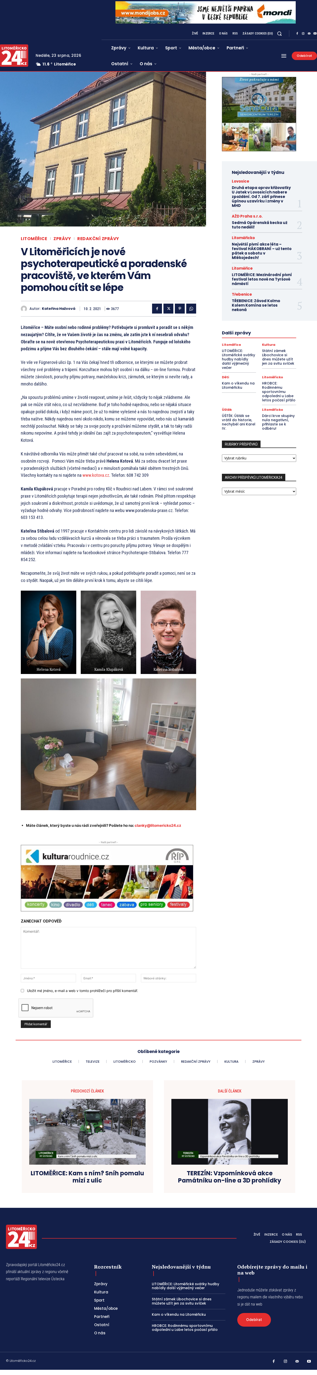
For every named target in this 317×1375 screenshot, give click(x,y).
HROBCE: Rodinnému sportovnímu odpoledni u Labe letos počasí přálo (278, 391)
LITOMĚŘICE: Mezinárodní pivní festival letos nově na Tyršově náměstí (262, 279)
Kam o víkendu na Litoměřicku (238, 385)
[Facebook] (297, 34)
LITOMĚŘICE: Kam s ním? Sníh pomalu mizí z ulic (87, 1177)
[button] (279, 33)
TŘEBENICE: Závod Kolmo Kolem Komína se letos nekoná (256, 305)
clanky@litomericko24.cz (158, 825)
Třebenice (242, 294)
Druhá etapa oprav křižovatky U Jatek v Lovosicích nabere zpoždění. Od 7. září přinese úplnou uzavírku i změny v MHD (261, 196)
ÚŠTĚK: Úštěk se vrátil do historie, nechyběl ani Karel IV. (238, 422)
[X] (168, 309)
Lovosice (240, 181)
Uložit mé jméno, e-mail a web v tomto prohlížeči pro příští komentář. (82, 991)
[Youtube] (309, 1361)
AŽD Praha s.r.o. (247, 216)
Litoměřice (34, 239)
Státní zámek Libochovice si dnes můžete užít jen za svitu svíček (278, 357)
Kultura (268, 344)
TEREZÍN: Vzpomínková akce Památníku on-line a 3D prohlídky (229, 1177)
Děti (225, 377)
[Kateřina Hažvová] (25, 309)
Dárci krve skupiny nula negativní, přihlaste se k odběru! (278, 422)
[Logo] (21, 1237)
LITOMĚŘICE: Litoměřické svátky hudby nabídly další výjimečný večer (238, 359)
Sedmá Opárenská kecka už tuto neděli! (259, 225)
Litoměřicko (243, 238)
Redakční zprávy (98, 239)
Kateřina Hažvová (58, 309)
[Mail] (309, 34)
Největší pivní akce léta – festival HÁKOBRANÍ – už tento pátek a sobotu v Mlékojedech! (261, 251)
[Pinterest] (180, 309)
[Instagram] (303, 34)
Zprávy (62, 239)
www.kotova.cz (95, 475)
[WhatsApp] (191, 309)
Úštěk (227, 409)
